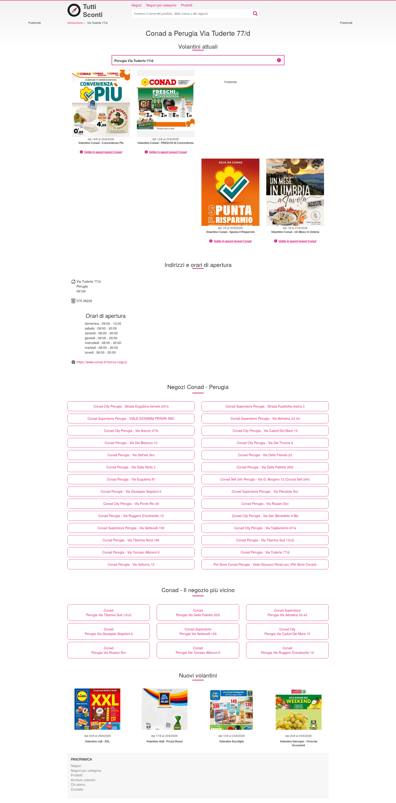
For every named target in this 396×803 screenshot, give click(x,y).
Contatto (77, 789)
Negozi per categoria (161, 5)
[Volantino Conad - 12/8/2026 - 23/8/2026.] (166, 103)
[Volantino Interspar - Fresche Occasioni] (299, 709)
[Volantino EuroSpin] (231, 709)
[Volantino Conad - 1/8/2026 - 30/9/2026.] (230, 192)
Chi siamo (78, 784)
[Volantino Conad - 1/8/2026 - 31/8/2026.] (295, 192)
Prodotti (186, 5)
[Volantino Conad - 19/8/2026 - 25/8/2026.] (101, 103)
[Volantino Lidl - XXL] (97, 709)
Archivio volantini (83, 779)
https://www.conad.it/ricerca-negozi (102, 362)
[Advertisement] (42, 93)
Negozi (137, 5)
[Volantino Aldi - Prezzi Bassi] (164, 709)
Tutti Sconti (93, 10)
